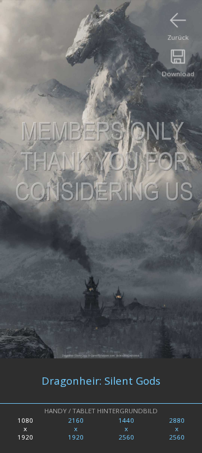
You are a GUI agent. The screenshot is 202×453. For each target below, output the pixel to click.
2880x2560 (177, 428)
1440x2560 (126, 428)
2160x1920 (76, 428)
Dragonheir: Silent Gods (101, 380)
